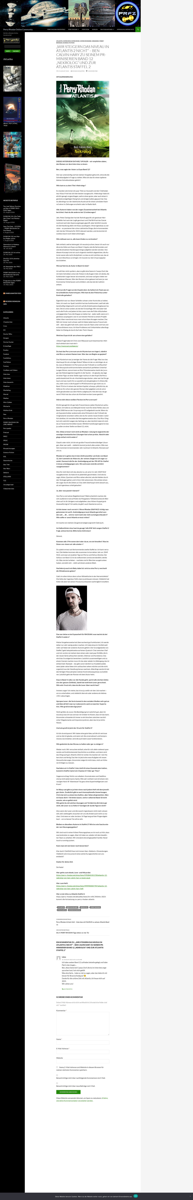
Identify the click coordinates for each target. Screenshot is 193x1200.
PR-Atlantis (62, 910)
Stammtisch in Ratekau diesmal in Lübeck (11, 245)
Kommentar (61, 1010)
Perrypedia (85, 29)
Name (59, 1039)
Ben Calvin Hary (72, 907)
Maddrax (6, 386)
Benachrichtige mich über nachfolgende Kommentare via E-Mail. (80, 1078)
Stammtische (7, 460)
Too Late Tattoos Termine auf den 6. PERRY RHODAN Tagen (12, 208)
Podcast (6, 432)
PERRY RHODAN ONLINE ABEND (11, 423)
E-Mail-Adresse (62, 1048)
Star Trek (6, 464)
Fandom (6, 354)
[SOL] (12, 78)
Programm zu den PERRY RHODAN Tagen (12, 282)
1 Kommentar (93, 71)
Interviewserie (85, 41)
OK (136, 1196)
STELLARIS (7, 476)
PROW (5, 444)
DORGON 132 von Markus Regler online (11, 237)
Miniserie (95, 41)
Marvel (5, 394)
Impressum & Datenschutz (125, 29)
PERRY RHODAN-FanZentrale (56, 29)
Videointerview (8, 489)
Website (59, 1058)
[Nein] (190, 1196)
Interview (67, 41)
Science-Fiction (68, 43)
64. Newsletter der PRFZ (11, 266)
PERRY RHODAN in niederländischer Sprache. (11, 273)
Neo (4, 414)
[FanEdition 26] (12, 144)
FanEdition (7, 358)
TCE (4, 480)
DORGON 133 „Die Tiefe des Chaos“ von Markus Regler (12, 218)
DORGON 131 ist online (11, 252)
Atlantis (59, 41)
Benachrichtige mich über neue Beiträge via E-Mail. (75, 1086)
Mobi (5, 125)
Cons (5, 326)
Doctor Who (7, 334)
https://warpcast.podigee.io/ (67, 346)
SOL (4, 456)
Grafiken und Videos (10, 370)
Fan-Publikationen (106, 29)
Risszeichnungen (9, 448)
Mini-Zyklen (7, 402)
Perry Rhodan (72, 29)
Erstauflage (7, 346)
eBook (5, 123)
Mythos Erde (7, 410)
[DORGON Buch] (12, 178)
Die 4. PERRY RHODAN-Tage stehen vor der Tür (72, 931)
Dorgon (95, 29)
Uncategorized (8, 485)
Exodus (5, 350)
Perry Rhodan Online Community (18, 29)
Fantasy (6, 366)
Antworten (68, 989)
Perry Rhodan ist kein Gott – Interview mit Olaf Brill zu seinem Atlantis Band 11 (82, 922)
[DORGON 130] (12, 109)
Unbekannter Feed (13, 293)
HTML (15, 123)
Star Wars (6, 468)
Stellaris (6, 472)
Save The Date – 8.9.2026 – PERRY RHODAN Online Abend (12, 228)
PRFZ (5, 436)
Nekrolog (84, 907)
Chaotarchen (7, 322)
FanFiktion (7, 362)
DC (4, 330)
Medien (6, 398)
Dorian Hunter (8, 342)
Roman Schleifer (78, 71)
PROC (5, 440)
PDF (10, 123)
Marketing (6, 390)
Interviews (75, 41)
